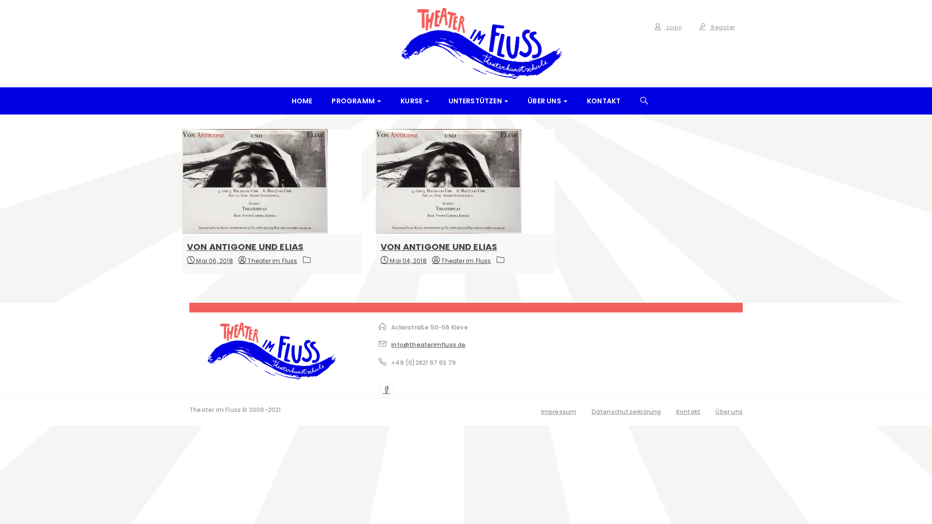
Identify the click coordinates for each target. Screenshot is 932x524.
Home (302, 101)
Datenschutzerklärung (626, 412)
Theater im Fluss (271, 261)
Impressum (559, 412)
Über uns (545, 101)
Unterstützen (476, 101)
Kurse (412, 101)
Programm (354, 101)
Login (674, 27)
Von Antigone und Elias (245, 247)
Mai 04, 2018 (407, 261)
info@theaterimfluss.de (428, 345)
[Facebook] (386, 390)
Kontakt (603, 101)
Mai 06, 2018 (214, 261)
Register (722, 27)
